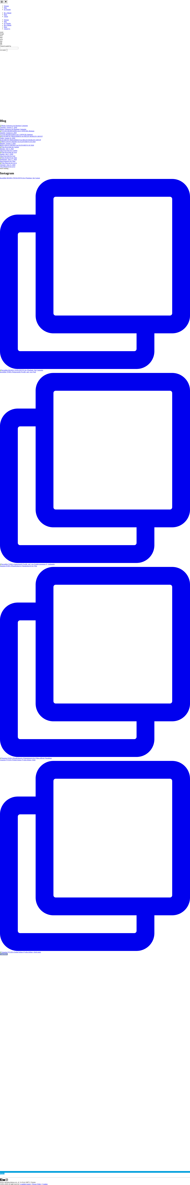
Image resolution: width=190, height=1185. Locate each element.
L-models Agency (25, 1184)
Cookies (45, 1184)
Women (6, 6)
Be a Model (7, 13)
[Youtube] (4, 1180)
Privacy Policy (36, 1184)
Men (5, 8)
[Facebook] (1, 1180)
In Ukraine (7, 9)
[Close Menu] (6, 2)
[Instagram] (7, 1180)
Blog (5, 15)
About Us (7, 29)
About (6, 16)
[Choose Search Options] (1, 43)
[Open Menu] (2, 2)
